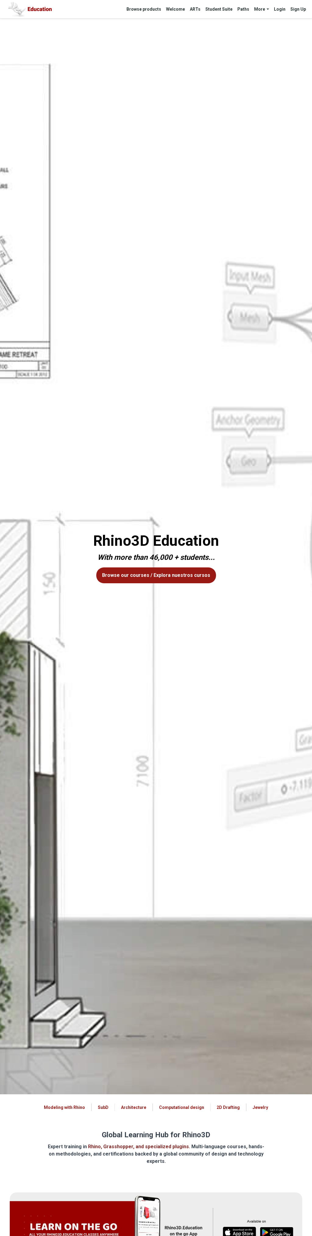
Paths (243, 9)
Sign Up (298, 9)
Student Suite (218, 9)
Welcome (175, 9)
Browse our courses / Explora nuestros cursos (156, 575)
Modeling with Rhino (64, 1107)
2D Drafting (228, 1107)
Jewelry (260, 1107)
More (259, 9)
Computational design (181, 1107)
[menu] (214, 9)
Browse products (143, 9)
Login (279, 9)
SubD (103, 1107)
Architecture (133, 1107)
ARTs (195, 9)
